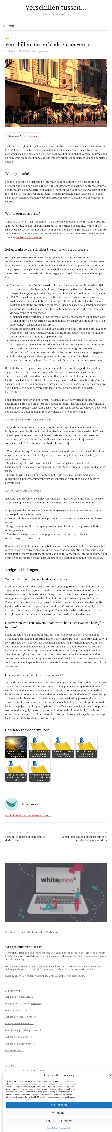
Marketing (11, 38)
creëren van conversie (29, 237)
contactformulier (84, 969)
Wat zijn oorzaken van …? (18, 1036)
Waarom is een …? (14, 1050)
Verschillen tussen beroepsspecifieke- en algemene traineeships (84, 838)
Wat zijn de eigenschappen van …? (23, 1030)
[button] (110, 1075)
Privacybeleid (64, 1128)
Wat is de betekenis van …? (19, 996)
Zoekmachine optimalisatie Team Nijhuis (26, 1071)
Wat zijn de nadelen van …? (19, 1023)
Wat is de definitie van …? (18, 1010)
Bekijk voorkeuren (59, 1121)
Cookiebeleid (52, 1128)
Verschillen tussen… (56, 7)
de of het (36, 1003)
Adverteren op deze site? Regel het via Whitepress (31, 932)
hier (7, 392)
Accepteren (59, 1105)
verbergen (31, 136)
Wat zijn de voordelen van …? (20, 1016)
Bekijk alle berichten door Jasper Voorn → (28, 815)
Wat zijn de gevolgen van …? (20, 1043)
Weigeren (58, 1113)
